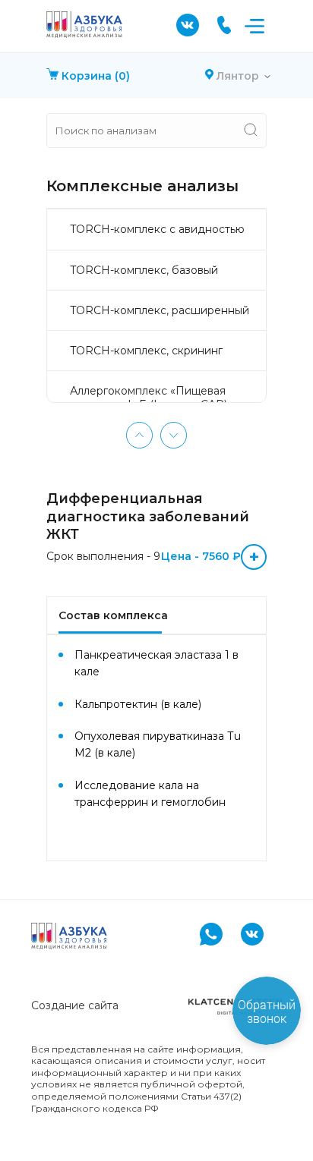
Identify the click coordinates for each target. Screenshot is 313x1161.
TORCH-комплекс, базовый (144, 270)
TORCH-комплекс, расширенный (159, 310)
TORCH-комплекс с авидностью (157, 229)
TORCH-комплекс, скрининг (146, 350)
